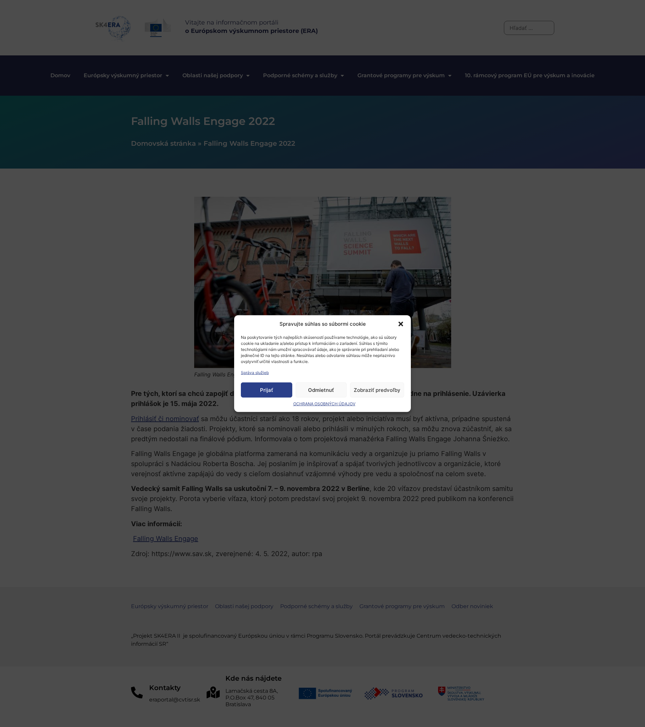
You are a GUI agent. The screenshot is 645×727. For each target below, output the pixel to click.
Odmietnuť (321, 390)
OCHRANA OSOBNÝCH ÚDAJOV (324, 403)
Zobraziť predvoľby (377, 390)
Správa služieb (255, 372)
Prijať (266, 390)
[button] (400, 324)
